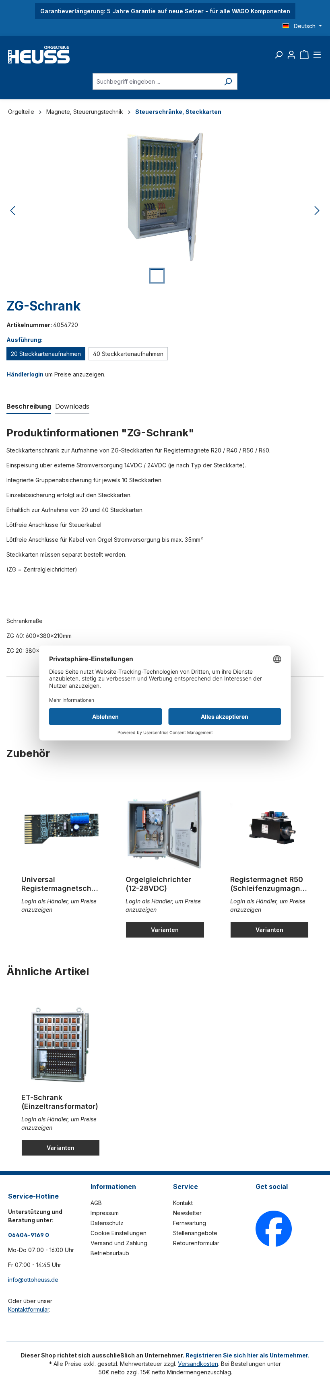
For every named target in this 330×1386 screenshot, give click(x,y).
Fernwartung (189, 1222)
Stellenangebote (195, 1233)
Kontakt (183, 1202)
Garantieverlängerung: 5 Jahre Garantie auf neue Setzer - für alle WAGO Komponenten (165, 11)
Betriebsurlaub (110, 1253)
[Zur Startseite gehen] (39, 55)
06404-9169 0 (28, 1235)
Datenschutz (107, 1222)
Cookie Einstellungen (118, 1233)
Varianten (165, 929)
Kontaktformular (28, 1309)
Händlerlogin (24, 374)
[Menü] (317, 54)
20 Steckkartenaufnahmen (46, 353)
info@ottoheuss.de (33, 1279)
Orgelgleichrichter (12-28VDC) (158, 883)
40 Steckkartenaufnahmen (128, 353)
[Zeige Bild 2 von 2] (173, 276)
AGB (96, 1202)
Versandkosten (198, 1363)
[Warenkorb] (304, 54)
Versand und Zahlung (119, 1243)
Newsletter (187, 1212)
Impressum (105, 1212)
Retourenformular (196, 1243)
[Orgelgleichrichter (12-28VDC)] (165, 829)
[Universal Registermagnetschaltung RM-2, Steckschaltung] (60, 829)
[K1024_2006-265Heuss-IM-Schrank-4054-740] (165, 196)
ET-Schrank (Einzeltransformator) (59, 1101)
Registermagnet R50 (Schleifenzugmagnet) (268, 884)
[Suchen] (278, 54)
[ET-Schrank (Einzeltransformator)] (60, 1047)
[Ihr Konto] (291, 54)
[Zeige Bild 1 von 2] (157, 275)
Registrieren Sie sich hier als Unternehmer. (247, 1355)
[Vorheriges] (12, 211)
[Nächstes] (317, 211)
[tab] (28, 406)
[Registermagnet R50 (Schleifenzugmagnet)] (269, 829)
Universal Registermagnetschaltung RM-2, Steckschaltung (59, 884)
